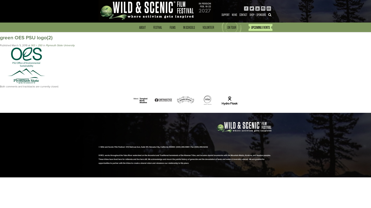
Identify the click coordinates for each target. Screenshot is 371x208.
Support (226, 15)
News (234, 15)
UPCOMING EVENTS (260, 27)
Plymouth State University (60, 45)
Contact (243, 15)
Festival (157, 27)
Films (173, 27)
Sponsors (261, 15)
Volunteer (208, 27)
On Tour (231, 27)
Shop (252, 15)
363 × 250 (36, 45)
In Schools (189, 27)
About (142, 27)
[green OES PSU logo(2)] (26, 82)
